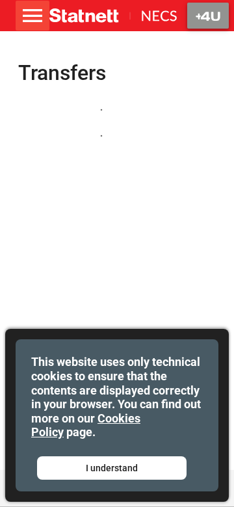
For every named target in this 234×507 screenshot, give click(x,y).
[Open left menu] (32, 16)
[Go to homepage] (113, 15)
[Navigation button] (208, 16)
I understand (112, 468)
